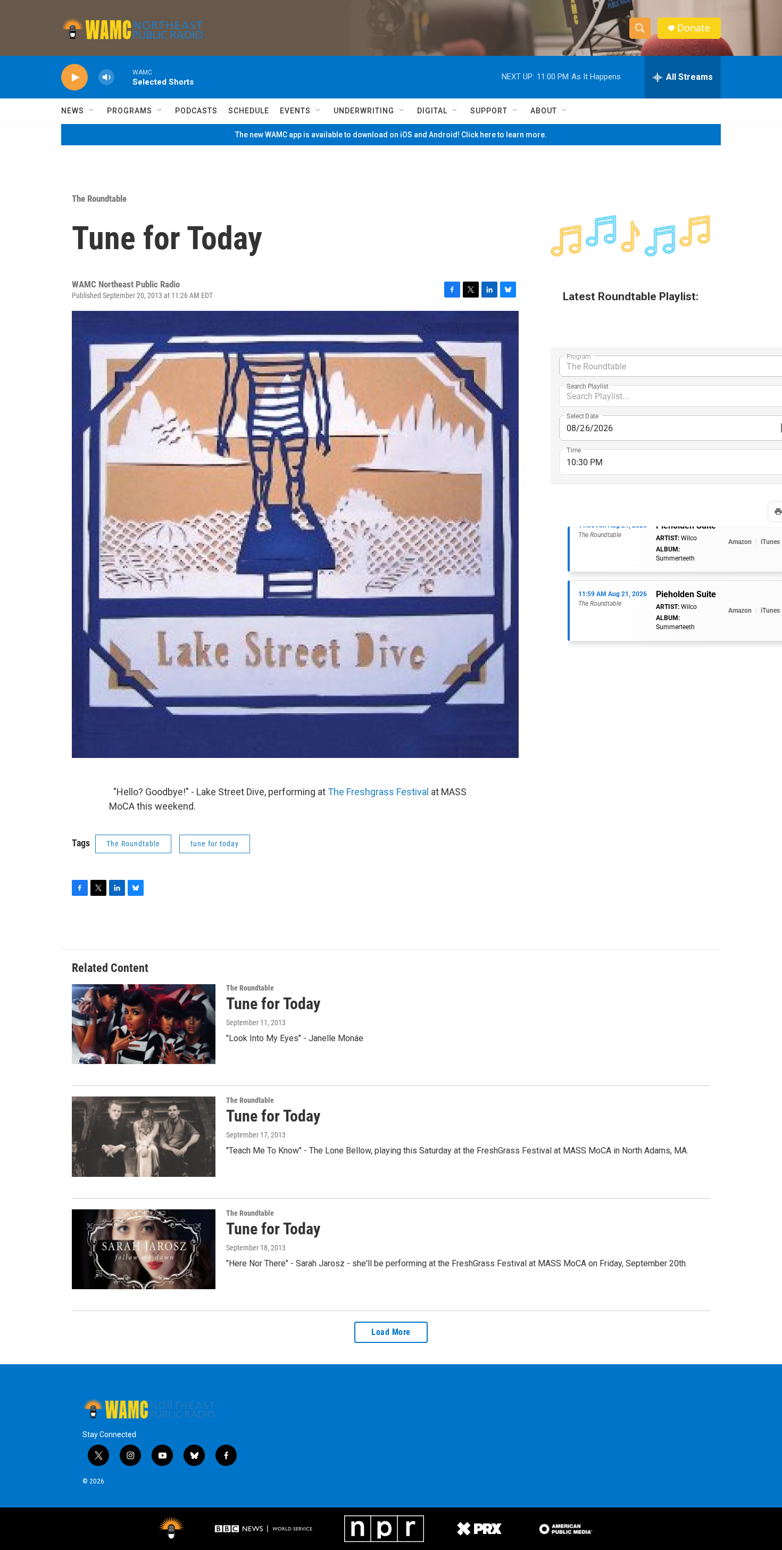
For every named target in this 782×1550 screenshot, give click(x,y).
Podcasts (196, 110)
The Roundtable (99, 198)
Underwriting (364, 110)
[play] (74, 77)
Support (489, 110)
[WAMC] (171, 1528)
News (72, 110)
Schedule (248, 110)
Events (295, 110)
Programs (129, 110)
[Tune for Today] (143, 1024)
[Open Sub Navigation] (92, 110)
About (543, 110)
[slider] (123, 77)
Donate (693, 28)
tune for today (214, 843)
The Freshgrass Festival (379, 791)
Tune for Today (273, 1003)
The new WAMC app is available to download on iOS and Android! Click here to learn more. (391, 134)
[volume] (106, 77)
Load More (391, 1332)
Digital (432, 110)
